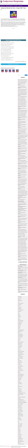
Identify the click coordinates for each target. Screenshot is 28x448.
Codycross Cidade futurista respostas (21, 158)
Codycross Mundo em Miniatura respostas (22, 133)
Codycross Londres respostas (22, 115)
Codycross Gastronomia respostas (22, 89)
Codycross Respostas (13, 1)
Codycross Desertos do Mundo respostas (22, 211)
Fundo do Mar (20, 297)
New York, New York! (20, 320)
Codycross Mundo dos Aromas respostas (22, 198)
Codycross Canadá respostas (21, 181)
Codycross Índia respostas (21, 199)
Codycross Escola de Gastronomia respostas (22, 259)
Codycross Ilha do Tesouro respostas (22, 161)
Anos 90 (19, 371)
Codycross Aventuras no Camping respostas (22, 144)
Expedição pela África (20, 399)
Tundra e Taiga (20, 409)
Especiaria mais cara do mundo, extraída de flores (22, 287)
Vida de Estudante (20, 358)
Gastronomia (19, 304)
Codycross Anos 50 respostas (22, 229)
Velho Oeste (19, 324)
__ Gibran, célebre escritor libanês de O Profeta (22, 291)
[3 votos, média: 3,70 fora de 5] (15, 61)
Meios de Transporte (20, 303)
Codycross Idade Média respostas (22, 96)
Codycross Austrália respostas (22, 160)
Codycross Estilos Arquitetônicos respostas (22, 173)
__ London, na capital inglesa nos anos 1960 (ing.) (7, 57)
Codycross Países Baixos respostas (22, 250)
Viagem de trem (20, 343)
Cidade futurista (20, 362)
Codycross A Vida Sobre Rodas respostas (22, 227)
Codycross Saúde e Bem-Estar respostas (22, 252)
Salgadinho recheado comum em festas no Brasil (7, 53)
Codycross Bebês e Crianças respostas (21, 216)
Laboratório (19, 316)
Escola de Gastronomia (23, 264)
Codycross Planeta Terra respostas (22, 79)
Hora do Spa (19, 350)
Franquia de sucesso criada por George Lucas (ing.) (7, 46)
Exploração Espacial (20, 356)
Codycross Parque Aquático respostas (21, 138)
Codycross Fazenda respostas (22, 114)
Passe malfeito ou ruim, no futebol (5, 41)
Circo (18, 301)
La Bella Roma (20, 323)
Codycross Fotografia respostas (22, 243)
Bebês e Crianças (20, 407)
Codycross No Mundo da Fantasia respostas (22, 148)
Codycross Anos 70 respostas (22, 103)
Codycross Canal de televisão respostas (21, 127)
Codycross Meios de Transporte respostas (22, 87)
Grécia (19, 340)
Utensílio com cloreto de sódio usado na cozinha (23, 268)
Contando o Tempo (20, 366)
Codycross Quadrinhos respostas (22, 165)
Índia (18, 395)
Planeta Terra (19, 296)
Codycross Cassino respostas (22, 99)
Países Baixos (19, 437)
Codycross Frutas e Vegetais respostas (21, 236)
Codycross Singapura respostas (22, 244)
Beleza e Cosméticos (20, 414)
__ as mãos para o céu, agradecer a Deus (6, 58)
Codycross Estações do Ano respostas (21, 84)
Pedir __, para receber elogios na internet (6, 50)
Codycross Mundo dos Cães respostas (21, 213)
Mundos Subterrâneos (21, 441)
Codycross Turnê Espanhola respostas (21, 146)
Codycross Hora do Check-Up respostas (22, 220)
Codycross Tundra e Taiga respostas (22, 218)
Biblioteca (19, 315)
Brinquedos (19, 418)
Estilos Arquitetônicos (21, 374)
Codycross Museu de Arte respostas (22, 136)
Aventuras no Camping (21, 351)
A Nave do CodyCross (20, 375)
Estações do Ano (20, 300)
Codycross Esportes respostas (22, 90)
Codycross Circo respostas (21, 85)
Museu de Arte (20, 344)
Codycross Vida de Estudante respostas (21, 154)
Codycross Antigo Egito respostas (22, 93)
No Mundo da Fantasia (21, 354)
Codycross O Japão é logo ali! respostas (21, 123)
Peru (18, 421)
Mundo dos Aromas (20, 394)
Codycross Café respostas (21, 186)
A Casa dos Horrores (20, 370)
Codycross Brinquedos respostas (22, 230)
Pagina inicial (3, 5)
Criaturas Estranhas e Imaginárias (22, 402)
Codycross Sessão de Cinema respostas (21, 108)
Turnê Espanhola (20, 352)
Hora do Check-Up (20, 410)
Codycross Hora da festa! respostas (22, 247)
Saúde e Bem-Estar (20, 438)
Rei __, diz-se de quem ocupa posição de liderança (22, 285)
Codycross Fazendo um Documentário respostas (21, 201)
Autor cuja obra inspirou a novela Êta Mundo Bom (7, 48)
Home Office (19, 378)
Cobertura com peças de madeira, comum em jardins (22, 270)
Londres (19, 328)
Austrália (19, 363)
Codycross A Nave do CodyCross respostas (22, 175)
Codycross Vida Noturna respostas (22, 223)
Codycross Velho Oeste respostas (22, 111)
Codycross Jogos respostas (21, 155)
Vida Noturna (19, 413)
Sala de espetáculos (20, 335)
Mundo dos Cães (20, 405)
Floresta (19, 429)
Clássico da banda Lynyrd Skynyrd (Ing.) (6, 49)
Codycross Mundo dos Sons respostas (21, 188)
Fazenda (19, 327)
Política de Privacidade (9, 5)
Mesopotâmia (20, 360)
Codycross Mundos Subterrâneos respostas (22, 256)
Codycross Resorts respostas (21, 121)
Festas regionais (20, 383)
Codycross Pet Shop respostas (22, 104)
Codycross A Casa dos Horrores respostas (22, 168)
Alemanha (19, 442)
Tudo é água (19, 382)
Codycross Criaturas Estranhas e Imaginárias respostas (22, 209)
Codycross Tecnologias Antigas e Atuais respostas (22, 195)
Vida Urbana (19, 406)
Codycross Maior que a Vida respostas (21, 254)
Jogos (18, 359)
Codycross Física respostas (21, 234)
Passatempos (19, 390)
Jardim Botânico (20, 391)
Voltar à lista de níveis (13, 64)
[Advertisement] (13, 33)
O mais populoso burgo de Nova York (23, 280)
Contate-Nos (20, 5)
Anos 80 (19, 348)
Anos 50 (19, 417)
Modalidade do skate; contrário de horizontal (6, 44)
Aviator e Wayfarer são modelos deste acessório (22, 272)
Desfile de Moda (20, 331)
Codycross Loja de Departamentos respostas (22, 117)
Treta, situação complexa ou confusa (5, 45)
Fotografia (19, 430)
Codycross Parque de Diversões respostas (22, 95)
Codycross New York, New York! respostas (22, 106)
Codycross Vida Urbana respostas (22, 214)
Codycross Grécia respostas (21, 131)
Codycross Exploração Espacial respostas (22, 152)
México (19, 387)
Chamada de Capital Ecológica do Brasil (6, 54)
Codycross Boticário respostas (22, 240)
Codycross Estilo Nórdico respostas (22, 239)
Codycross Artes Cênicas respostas (22, 150)
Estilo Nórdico (20, 426)
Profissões (19, 398)
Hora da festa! (20, 434)
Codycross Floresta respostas (22, 242)
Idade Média (19, 311)
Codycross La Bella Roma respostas (22, 110)
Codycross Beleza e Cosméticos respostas (22, 225)
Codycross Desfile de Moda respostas (21, 119)
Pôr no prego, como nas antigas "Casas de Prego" (22, 266)
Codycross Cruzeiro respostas (22, 130)
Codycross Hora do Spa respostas (22, 142)
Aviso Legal (15, 5)
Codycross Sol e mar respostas (22, 246)
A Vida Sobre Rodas (20, 415)
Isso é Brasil (19, 347)
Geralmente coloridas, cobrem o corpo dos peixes (22, 277)
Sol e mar (19, 433)
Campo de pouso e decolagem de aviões (22, 282)
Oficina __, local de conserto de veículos (22, 289)
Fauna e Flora (19, 307)
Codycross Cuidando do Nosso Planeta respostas (22, 207)
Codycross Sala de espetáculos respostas (22, 125)
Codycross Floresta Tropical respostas (21, 177)
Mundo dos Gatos (20, 411)
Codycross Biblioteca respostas (22, 100)
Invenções (19, 299)
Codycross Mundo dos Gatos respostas (21, 222)
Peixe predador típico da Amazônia (22, 275)
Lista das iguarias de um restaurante (22, 283)
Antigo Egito (19, 308)
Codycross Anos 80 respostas (22, 141)
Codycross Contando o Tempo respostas (22, 163)
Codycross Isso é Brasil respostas (22, 139)
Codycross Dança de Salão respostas (22, 238)
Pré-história (19, 379)
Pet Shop (19, 319)
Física (18, 422)
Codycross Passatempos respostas (22, 192)
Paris (18, 312)
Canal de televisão (20, 336)
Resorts (19, 332)
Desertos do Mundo (20, 403)
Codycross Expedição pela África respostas (22, 204)
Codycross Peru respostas (21, 233)
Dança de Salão (20, 425)
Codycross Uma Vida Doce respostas (22, 166)
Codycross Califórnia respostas (22, 171)
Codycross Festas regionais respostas (21, 185)
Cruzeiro (19, 339)
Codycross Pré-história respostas (22, 180)
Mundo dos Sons (20, 386)
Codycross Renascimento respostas (22, 191)
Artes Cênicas (19, 355)
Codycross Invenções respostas (22, 82)
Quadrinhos (19, 367)
